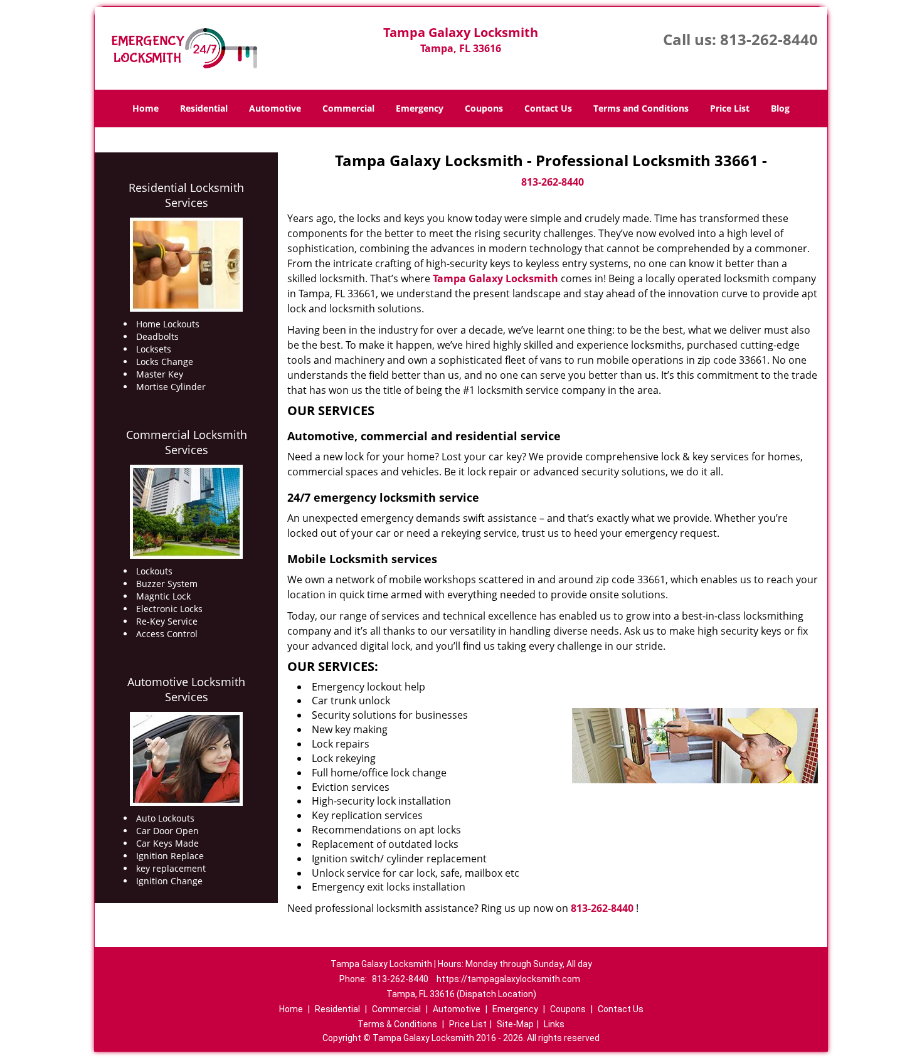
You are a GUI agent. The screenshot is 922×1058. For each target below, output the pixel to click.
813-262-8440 (769, 39)
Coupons (484, 108)
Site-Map (515, 1024)
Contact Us (548, 108)
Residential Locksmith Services (186, 195)
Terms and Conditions (641, 108)
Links (554, 1024)
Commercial (348, 108)
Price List (730, 108)
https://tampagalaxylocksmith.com (508, 979)
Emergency (419, 108)
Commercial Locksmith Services (186, 442)
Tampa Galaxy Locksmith (495, 278)
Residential (204, 108)
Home (145, 108)
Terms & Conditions (397, 1024)
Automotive (275, 108)
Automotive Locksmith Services (186, 689)
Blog (780, 108)
